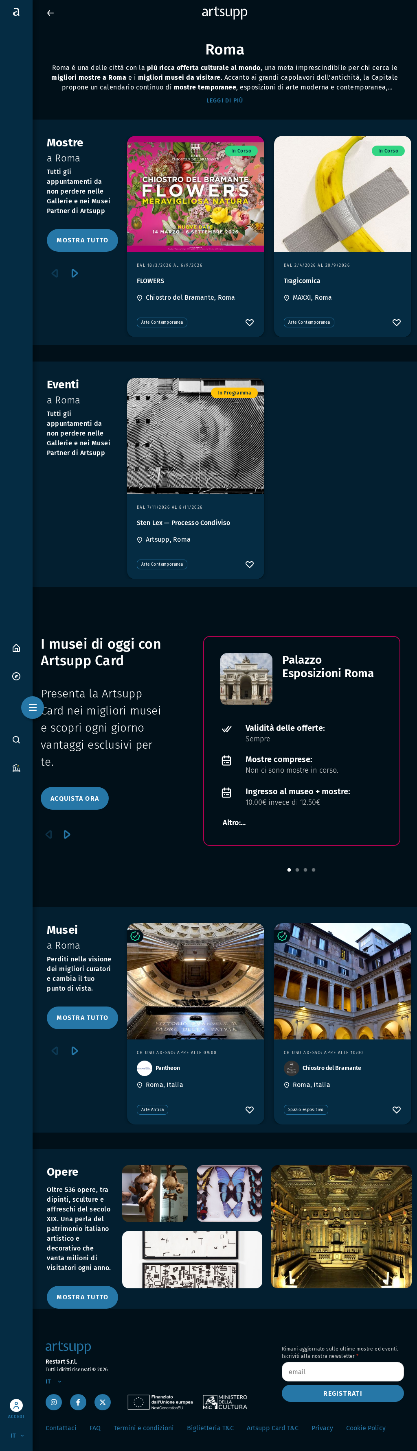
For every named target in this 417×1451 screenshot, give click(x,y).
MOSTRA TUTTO (82, 240)
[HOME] (16, 647)
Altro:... (234, 822)
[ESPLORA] (16, 676)
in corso (241, 151)
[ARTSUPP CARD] (16, 767)
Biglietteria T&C (210, 1428)
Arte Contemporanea (162, 322)
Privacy (322, 1428)
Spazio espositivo (306, 1109)
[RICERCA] (16, 739)
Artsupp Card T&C (272, 1428)
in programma (234, 393)
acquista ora (74, 798)
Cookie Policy (366, 1428)
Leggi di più (225, 100)
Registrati (342, 1393)
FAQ (95, 1428)
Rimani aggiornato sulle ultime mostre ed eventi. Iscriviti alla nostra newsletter (340, 1352)
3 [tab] (305, 870)
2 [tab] (297, 870)
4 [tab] (313, 870)
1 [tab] (289, 870)
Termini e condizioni (144, 1428)
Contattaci (61, 1428)
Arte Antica (152, 1109)
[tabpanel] (301, 741)
